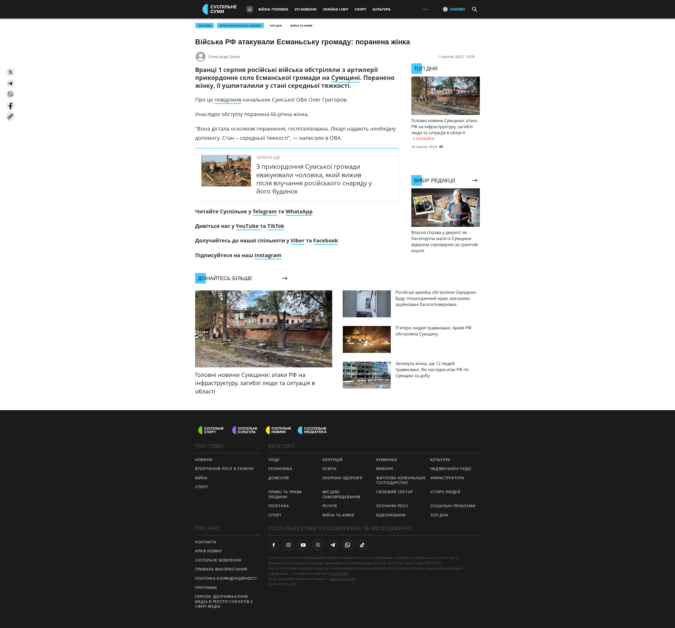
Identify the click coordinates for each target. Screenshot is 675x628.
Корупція (332, 459)
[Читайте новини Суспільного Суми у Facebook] (273, 545)
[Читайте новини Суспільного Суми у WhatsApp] (347, 545)
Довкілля (278, 477)
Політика (278, 505)
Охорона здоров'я (342, 477)
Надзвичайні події (450, 468)
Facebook (325, 240)
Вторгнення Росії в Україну (240, 25)
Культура (381, 9)
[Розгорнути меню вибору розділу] (250, 9)
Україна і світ (335, 9)
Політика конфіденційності (226, 578)
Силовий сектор (394, 491)
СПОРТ (201, 486)
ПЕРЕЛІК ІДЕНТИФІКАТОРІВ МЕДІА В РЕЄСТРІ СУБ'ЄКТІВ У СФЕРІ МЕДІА (224, 601)
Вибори (384, 468)
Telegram (265, 211)
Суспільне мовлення (218, 560)
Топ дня (275, 25)
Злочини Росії (392, 505)
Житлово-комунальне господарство (401, 480)
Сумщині (345, 77)
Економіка (280, 468)
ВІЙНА (201, 477)
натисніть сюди (342, 578)
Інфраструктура (447, 477)
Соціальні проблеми (453, 505)
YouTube (248, 225)
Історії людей (445, 491)
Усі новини (306, 9)
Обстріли (204, 25)
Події (274, 459)
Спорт (360, 9)
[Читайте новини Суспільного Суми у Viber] (318, 545)
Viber (298, 240)
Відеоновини (391, 514)
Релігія (329, 505)
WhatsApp (299, 211)
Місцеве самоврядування (341, 494)
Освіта (329, 468)
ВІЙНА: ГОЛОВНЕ (273, 9)
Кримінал (386, 459)
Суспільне (340, 573)
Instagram (268, 255)
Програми (206, 587)
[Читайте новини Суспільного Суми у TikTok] (362, 545)
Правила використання (221, 569)
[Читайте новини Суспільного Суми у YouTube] (303, 545)
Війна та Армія (301, 25)
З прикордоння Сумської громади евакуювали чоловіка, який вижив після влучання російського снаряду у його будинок (314, 178)
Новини (204, 459)
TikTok (275, 225)
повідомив (227, 99)
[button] (10, 72)
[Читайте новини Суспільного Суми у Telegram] (332, 545)
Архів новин (208, 550)
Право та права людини (285, 494)
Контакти (205, 541)
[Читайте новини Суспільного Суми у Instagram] (288, 545)
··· (425, 9)
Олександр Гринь (224, 56)
